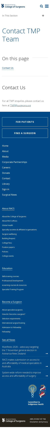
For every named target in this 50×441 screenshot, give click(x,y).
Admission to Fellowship (11, 327)
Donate (6, 172)
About (5, 151)
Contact (6, 178)
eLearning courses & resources (14, 285)
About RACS (8, 208)
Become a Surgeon (12, 301)
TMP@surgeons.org (20, 105)
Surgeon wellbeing (9, 234)
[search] (42, 6)
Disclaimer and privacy (39, 422)
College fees (7, 243)
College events (8, 256)
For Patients (25, 121)
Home (5, 145)
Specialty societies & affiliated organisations (19, 229)
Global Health (7, 225)
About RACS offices (9, 221)
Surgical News (9, 194)
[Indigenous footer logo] (37, 395)
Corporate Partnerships (14, 162)
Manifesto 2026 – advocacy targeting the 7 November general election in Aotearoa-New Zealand (20, 350)
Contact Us (7, 67)
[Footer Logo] (13, 420)
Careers (6, 167)
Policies (5, 251)
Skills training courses (10, 276)
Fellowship (6, 332)
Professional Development (12, 280)
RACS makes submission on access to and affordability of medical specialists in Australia (22, 363)
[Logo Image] (13, 7)
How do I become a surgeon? (13, 314)
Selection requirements (11, 318)
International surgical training (13, 323)
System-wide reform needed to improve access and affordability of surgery (21, 374)
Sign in (5, 189)
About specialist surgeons (12, 310)
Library (6, 183)
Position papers (8, 247)
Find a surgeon (25, 133)
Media (5, 156)
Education (7, 268)
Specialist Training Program (13, 289)
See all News (8, 339)
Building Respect (8, 238)
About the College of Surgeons (14, 216)
